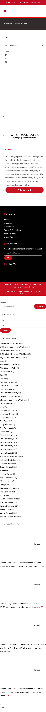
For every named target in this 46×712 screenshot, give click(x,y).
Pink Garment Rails (8, 488)
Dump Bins (4, 431)
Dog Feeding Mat (7, 410)
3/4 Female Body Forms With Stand (15, 347)
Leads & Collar (6, 474)
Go (8, 258)
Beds (2, 361)
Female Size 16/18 (7, 442)
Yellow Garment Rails (9, 516)
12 (6, 55)
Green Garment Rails (8, 467)
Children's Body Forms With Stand (14, 400)
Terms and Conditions (32, 284)
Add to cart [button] (24, 190)
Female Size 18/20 (7, 445)
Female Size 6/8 (6, 449)
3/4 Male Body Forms (9, 350)
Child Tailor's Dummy (9, 392)
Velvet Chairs (5, 509)
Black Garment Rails (8, 364)
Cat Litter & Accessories (10, 385)
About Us (8, 223)
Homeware (4, 470)
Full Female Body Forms (10, 456)
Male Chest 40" (6, 477)
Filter (5, 330)
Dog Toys (4, 421)
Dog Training (5, 424)
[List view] (4, 41)
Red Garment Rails (8, 491)
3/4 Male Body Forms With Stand (14, 354)
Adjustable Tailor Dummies (11, 357)
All (6, 62)
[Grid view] (3, 41)
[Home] (2, 24)
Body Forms (5, 371)
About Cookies (10, 237)
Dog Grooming (6, 417)
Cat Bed (3, 378)
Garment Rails (6, 463)
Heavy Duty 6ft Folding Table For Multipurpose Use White (24, 136)
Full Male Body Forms (9, 460)
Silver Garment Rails (8, 498)
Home (6, 219)
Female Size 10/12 (7, 435)
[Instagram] (5, 272)
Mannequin (4, 481)
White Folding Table (20, 24)
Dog (2, 407)
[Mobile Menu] (42, 11)
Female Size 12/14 (7, 438)
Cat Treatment (6, 389)
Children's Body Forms (9, 396)
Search (3, 302)
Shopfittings (5, 495)
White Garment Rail (8, 513)
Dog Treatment (6, 428)
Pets (2, 484)
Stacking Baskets (7, 502)
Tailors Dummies (7, 506)
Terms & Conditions (12, 230)
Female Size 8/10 (7, 453)
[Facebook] (5, 269)
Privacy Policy (10, 233)
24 (6, 58)
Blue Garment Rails (8, 368)
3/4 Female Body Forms (10, 343)
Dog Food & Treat (7, 414)
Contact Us (9, 226)
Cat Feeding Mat (7, 382)
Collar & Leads (6, 403)
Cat (1, 375)
